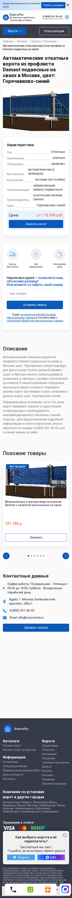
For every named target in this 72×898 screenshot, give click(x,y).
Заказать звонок (36, 627)
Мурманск (9, 805)
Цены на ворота (13, 774)
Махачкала (40, 802)
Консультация (54, 31)
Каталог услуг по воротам (19, 749)
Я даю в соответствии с (35, 317)
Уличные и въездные (55, 762)
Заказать (36, 537)
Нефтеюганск (11, 811)
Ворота (36, 41)
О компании (10, 761)
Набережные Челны (52, 805)
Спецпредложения (15, 766)
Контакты (9, 778)
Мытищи (32, 805)
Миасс (53, 802)
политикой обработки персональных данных (35, 320)
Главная (8, 41)
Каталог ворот (12, 745)
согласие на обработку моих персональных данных (31, 316)
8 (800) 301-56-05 (52, 16)
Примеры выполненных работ (22, 770)
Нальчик (8, 808)
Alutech (46, 766)
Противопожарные (54, 783)
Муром (21, 805)
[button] (28, 556)
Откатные (50, 41)
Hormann (47, 775)
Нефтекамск (42, 808)
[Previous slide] (6, 556)
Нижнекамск (50, 811)
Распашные (49, 754)
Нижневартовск (31, 811)
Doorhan (47, 770)
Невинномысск (24, 808)
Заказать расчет (36, 224)
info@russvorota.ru (31, 617)
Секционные (50, 745)
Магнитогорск (12, 802)
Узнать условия (53, 5)
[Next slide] (65, 556)
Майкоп (27, 802)
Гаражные (48, 758)
